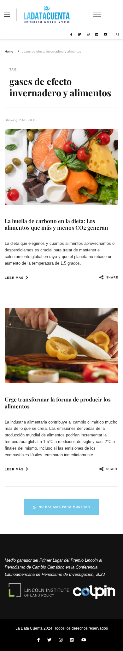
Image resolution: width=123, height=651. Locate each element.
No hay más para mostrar (64, 506)
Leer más (14, 277)
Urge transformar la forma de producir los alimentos (58, 403)
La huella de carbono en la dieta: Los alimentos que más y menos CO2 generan (56, 224)
